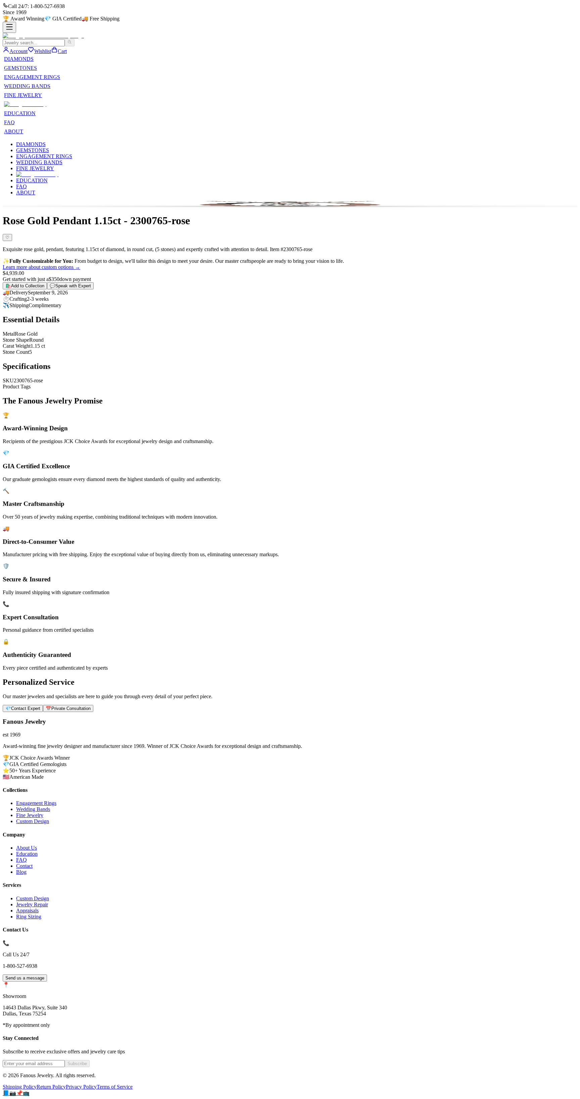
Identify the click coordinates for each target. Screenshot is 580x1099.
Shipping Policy (20, 1087)
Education (27, 854)
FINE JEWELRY (23, 95)
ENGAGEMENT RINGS (32, 77)
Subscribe (77, 1063)
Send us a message (24, 978)
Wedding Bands (33, 809)
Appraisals (27, 910)
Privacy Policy (81, 1087)
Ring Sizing (28, 916)
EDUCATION (20, 113)
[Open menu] (9, 27)
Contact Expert (22, 708)
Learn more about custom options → (41, 267)
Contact (24, 866)
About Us (26, 848)
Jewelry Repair (32, 904)
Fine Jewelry (29, 815)
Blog (21, 872)
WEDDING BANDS (27, 86)
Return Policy (51, 1087)
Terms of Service (115, 1087)
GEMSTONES (20, 68)
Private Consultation (68, 708)
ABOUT (13, 131)
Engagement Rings (36, 803)
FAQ (9, 122)
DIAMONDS (19, 59)
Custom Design (32, 821)
